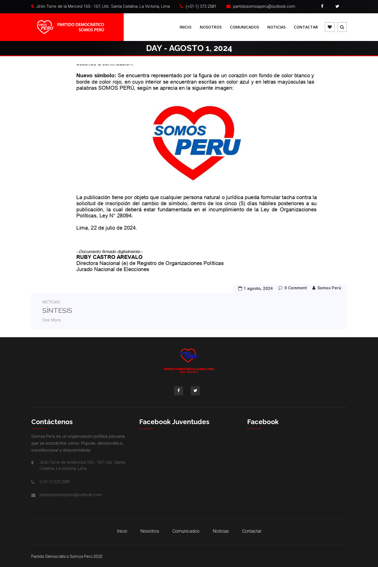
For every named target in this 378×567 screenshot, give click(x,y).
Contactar (306, 27)
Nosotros (211, 27)
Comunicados (244, 27)
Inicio (185, 27)
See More (51, 320)
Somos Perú (329, 287)
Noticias (276, 27)
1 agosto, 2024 (258, 288)
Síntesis (57, 310)
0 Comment (295, 287)
